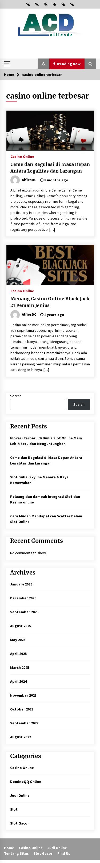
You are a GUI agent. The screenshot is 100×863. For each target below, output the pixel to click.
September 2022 (24, 723)
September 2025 (24, 612)
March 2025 (19, 667)
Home (9, 847)
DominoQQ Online (25, 781)
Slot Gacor (19, 823)
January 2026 (21, 584)
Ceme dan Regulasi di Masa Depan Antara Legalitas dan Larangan (50, 168)
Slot (14, 809)
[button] (43, 63)
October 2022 (21, 709)
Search (15, 395)
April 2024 (18, 681)
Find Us (63, 853)
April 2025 (18, 653)
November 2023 (23, 695)
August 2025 (20, 625)
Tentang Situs (16, 853)
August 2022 (20, 737)
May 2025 (17, 639)
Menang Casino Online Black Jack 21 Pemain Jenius (50, 302)
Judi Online (20, 795)
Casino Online (22, 156)
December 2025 (23, 598)
